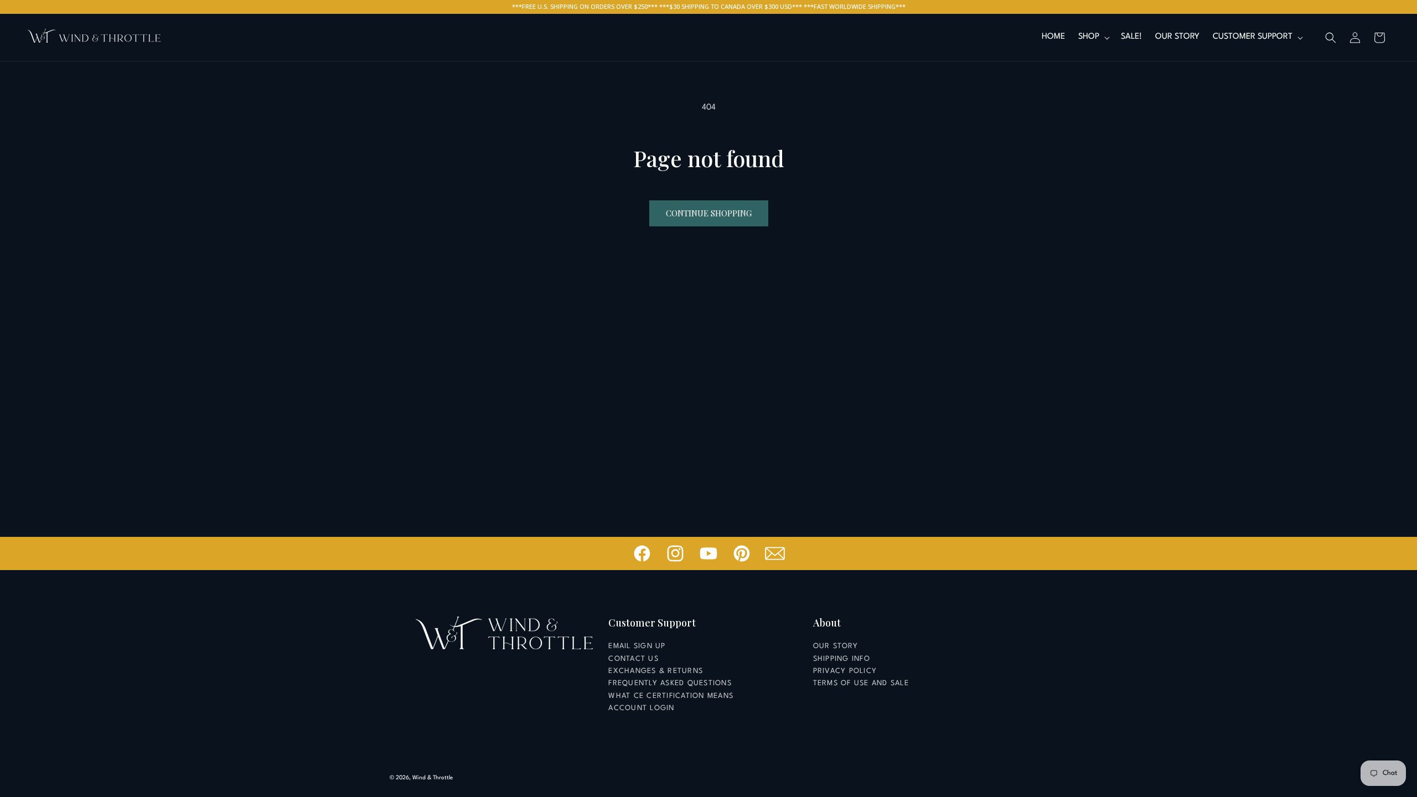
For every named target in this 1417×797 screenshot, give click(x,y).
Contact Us (633, 659)
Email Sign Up (636, 646)
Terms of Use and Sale (861, 683)
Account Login (641, 708)
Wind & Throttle (432, 777)
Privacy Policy (845, 671)
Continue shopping (709, 213)
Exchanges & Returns (655, 671)
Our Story (835, 646)
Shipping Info (841, 659)
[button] (1093, 37)
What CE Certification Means (670, 696)
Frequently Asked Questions (670, 683)
